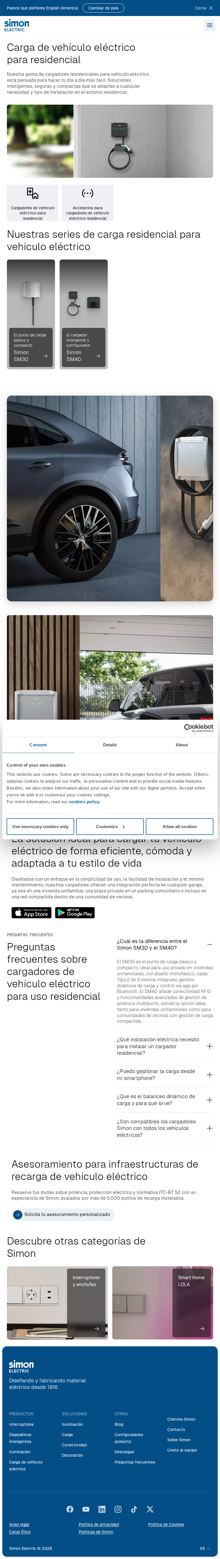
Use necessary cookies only (40, 826)
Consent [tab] (38, 744)
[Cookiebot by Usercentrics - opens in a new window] (188, 728)
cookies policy (84, 801)
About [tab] (182, 744)
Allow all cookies (179, 826)
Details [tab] (110, 744)
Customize (107, 826)
